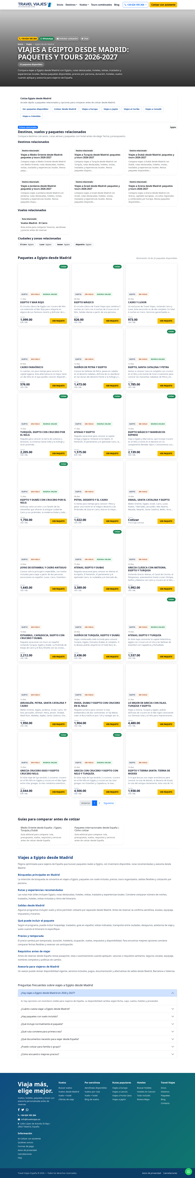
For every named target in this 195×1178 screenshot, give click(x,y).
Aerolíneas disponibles (96, 1087)
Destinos (165, 1091)
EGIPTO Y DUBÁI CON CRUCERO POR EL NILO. (43, 501)
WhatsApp (48, 38)
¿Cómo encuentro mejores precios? (40, 1054)
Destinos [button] (71, 4)
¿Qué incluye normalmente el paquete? (42, 1024)
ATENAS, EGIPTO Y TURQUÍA (144, 635)
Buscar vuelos (65, 1087)
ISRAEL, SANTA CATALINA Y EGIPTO (149, 499)
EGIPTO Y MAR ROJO (32, 302)
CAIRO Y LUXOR (137, 302)
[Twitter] (22, 1109)
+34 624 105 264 (136, 4)
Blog (116, 4)
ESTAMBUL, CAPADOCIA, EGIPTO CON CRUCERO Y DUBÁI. (42, 637)
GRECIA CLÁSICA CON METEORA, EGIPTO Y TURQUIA (147, 569)
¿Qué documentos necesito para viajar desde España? (50, 1039)
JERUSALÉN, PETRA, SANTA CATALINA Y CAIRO (43, 704)
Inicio (60, 4)
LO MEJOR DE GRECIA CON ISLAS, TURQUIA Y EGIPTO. (147, 704)
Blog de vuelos (92, 1099)
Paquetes (165, 1095)
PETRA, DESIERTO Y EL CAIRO (91, 499)
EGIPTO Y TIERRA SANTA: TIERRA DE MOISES (149, 772)
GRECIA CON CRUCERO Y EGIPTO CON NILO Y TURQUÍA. (96, 772)
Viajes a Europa (90, 109)
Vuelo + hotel (65, 1095)
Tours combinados (101, 4)
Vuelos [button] (83, 4)
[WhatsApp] (27, 1109)
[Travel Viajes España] (35, 4)
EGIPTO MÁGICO (84, 302)
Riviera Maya (143, 1099)
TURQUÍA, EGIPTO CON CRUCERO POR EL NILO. (42, 433)
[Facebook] (19, 1109)
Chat (86, 38)
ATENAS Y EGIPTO (84, 432)
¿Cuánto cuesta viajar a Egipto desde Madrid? (45, 1008)
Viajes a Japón (111, 109)
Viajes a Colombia (32, 116)
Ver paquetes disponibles (35, 109)
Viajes (29, 44)
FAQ (20, 1157)
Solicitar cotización (68, 38)
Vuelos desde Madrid (69, 1091)
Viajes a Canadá (153, 109)
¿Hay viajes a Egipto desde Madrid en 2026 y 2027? (48, 992)
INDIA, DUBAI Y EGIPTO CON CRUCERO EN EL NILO (97, 704)
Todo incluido (143, 1095)
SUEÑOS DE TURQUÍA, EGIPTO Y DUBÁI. (97, 635)
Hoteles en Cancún (146, 1091)
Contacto (165, 1103)
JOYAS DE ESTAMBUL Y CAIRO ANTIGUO (43, 567)
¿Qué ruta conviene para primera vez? (41, 1031)
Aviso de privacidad (27, 1150)
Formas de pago (26, 1146)
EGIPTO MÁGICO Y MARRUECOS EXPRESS (146, 433)
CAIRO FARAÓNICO (31, 367)
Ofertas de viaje (66, 1099)
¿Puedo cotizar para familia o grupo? (41, 1046)
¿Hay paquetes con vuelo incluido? (39, 1016)
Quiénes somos (25, 1142)
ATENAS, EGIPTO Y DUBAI (89, 567)
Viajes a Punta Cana (121, 1095)
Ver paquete (58, 321)
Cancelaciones (25, 1153)
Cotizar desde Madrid (65, 109)
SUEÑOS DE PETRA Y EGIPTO (90, 367)
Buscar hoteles (144, 1087)
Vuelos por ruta (92, 1091)
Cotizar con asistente (163, 4)
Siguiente (109, 803)
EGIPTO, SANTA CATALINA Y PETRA (148, 367)
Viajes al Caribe (131, 109)
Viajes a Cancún (120, 1091)
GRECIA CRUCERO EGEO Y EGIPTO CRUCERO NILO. (39, 772)
